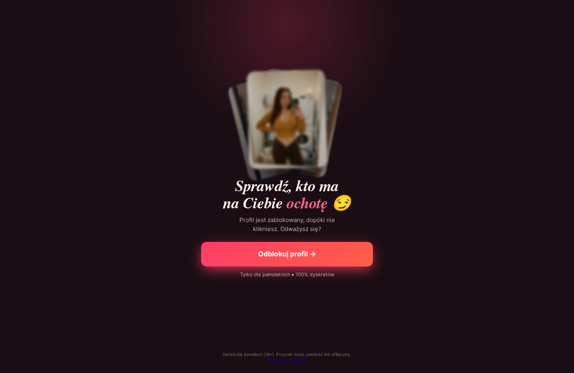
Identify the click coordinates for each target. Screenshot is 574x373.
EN (270, 360)
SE (304, 360)
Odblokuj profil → (287, 254)
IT (291, 360)
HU (285, 360)
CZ (277, 360)
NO (297, 360)
